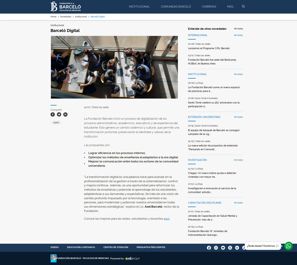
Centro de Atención (115, 247)
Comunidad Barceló (176, 6)
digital (56, 122)
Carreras (209, 6)
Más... (231, 6)
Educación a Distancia (81, 247)
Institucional (139, 6)
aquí (166, 218)
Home (53, 16)
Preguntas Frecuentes (151, 247)
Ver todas (238, 28)
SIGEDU (55, 247)
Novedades (65, 16)
